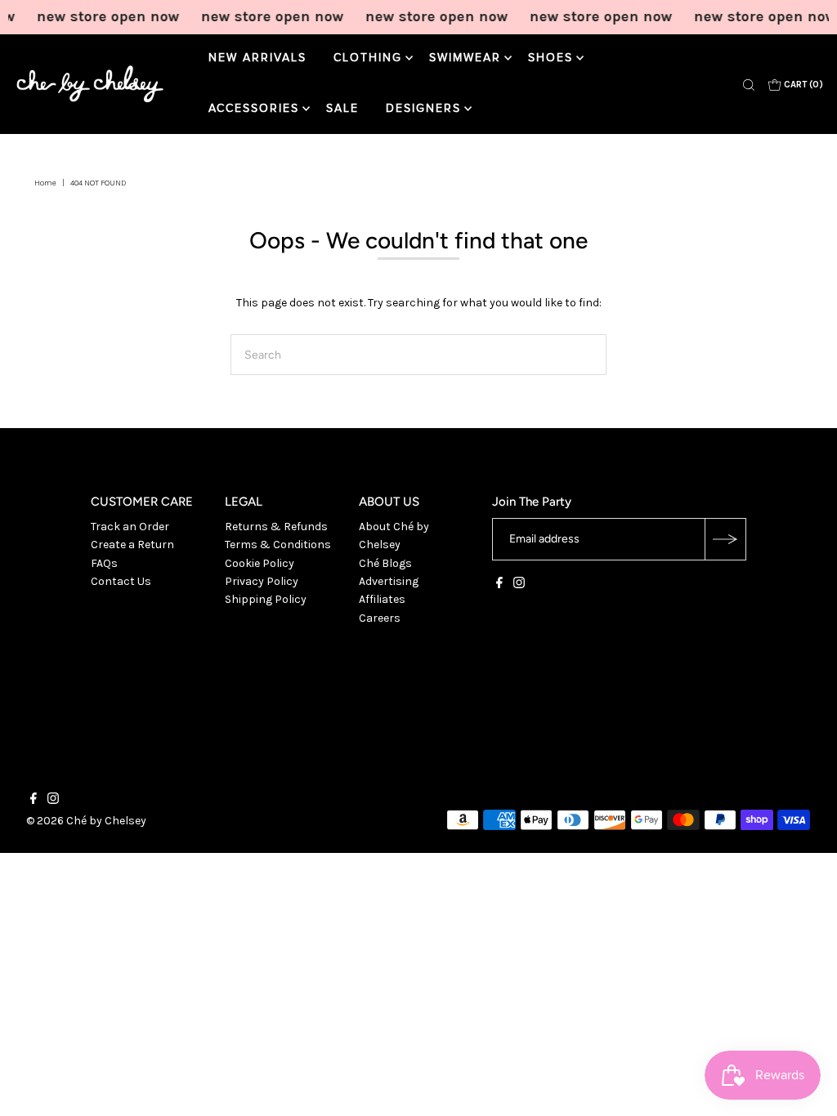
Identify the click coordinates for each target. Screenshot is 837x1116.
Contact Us (121, 581)
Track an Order (130, 526)
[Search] (749, 84)
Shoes (550, 58)
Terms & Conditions (278, 544)
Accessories (253, 108)
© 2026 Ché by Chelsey (86, 821)
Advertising (388, 581)
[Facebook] (499, 585)
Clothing (367, 58)
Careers (380, 618)
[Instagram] (519, 585)
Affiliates (382, 599)
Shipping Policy (266, 599)
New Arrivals (257, 58)
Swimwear (465, 58)
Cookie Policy (259, 563)
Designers (423, 108)
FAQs (104, 563)
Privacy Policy (261, 581)
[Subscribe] (725, 539)
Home (45, 183)
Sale (342, 108)
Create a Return (132, 544)
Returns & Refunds (276, 526)
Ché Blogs (385, 563)
